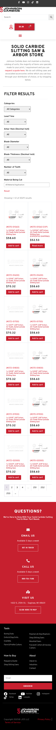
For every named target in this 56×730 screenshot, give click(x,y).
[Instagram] (28, 2)
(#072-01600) (15, 281)
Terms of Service (13, 722)
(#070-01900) (39, 420)
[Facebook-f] (19, 2)
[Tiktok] (32, 2)
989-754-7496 (28, 578)
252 (43, 487)
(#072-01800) (15, 374)
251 (35, 487)
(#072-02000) (15, 466)
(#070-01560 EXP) (40, 234)
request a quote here (15, 70)
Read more (37, 245)
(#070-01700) (39, 327)
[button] (20, 35)
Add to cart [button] (13, 245)
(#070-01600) (39, 281)
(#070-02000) (39, 466)
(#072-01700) (15, 327)
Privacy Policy (44, 719)
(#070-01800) (39, 374)
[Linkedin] (37, 2)
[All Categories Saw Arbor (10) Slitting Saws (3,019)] (17, 109)
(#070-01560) (15, 233)
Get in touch (28, 547)
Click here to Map (28, 609)
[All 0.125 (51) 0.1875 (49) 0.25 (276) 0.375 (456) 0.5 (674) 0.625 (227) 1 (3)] (15, 134)
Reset (7, 191)
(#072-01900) (15, 420)
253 (8, 493)
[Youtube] (23, 2)
